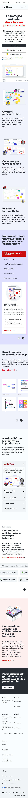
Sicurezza (5, 749)
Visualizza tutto (6, 733)
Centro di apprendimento (7, 760)
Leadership (17, 723)
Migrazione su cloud (6, 722)
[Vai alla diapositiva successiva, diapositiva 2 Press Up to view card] (23, 338)
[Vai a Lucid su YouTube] (17, 792)
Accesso (18, 2)
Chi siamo (17, 717)
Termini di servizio (19, 57)
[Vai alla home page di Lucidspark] (7, 7)
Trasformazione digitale (7, 717)
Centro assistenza (7, 754)
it (5, 771)
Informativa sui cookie (8, 783)
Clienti (4, 744)
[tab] (14, 254)
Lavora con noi (18, 733)
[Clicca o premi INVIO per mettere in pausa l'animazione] (24, 589)
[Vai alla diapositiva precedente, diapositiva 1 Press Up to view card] (19, 338)
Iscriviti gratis (14, 45)
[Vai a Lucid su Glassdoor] (20, 792)
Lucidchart (17, 706)
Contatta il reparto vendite (7, 701)
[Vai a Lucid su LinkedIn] (3, 792)
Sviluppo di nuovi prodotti (7, 728)
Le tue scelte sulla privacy (12, 787)
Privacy (4, 776)
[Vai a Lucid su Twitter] (6, 792)
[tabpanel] (14, 308)
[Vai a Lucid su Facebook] (13, 792)
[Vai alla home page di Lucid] (7, 2)
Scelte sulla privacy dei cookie (11, 780)
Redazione (17, 728)
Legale (11, 776)
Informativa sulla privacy (7, 59)
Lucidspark (17, 701)
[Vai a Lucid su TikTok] (23, 792)
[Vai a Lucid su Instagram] (10, 792)
